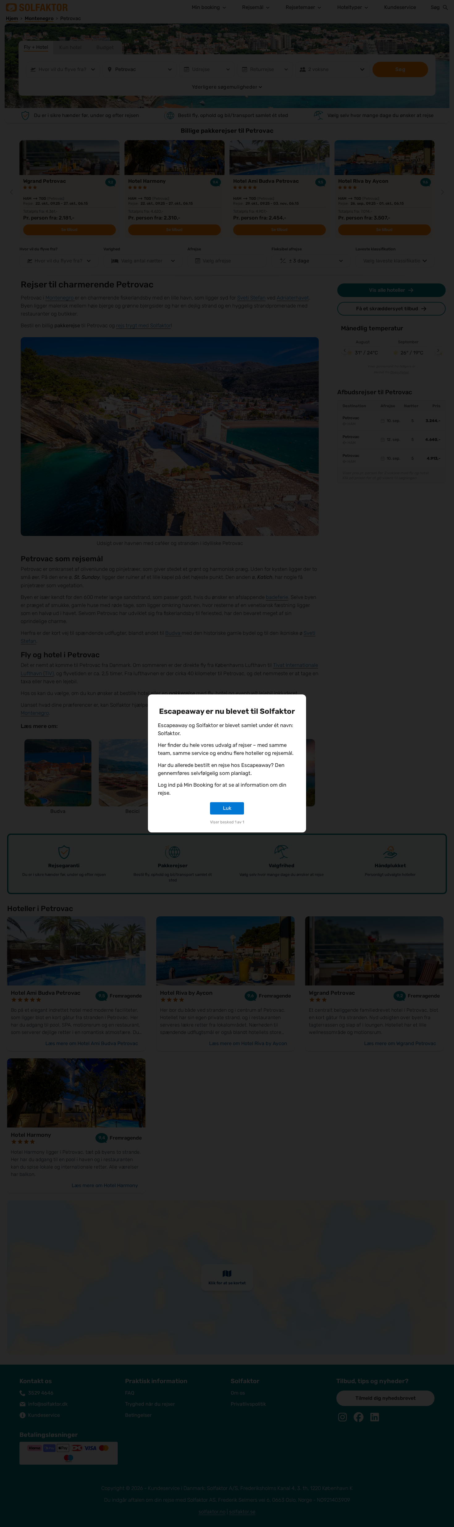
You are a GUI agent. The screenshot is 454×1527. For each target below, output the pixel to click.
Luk (227, 808)
